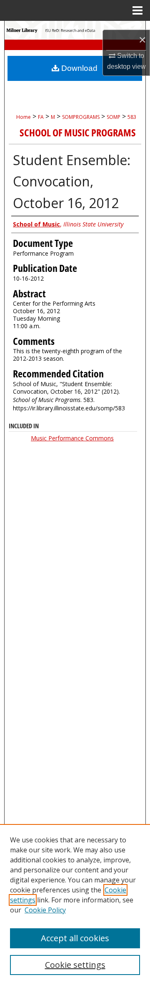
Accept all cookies (75, 938)
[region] (75, 904)
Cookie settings (75, 964)
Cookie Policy (45, 910)
